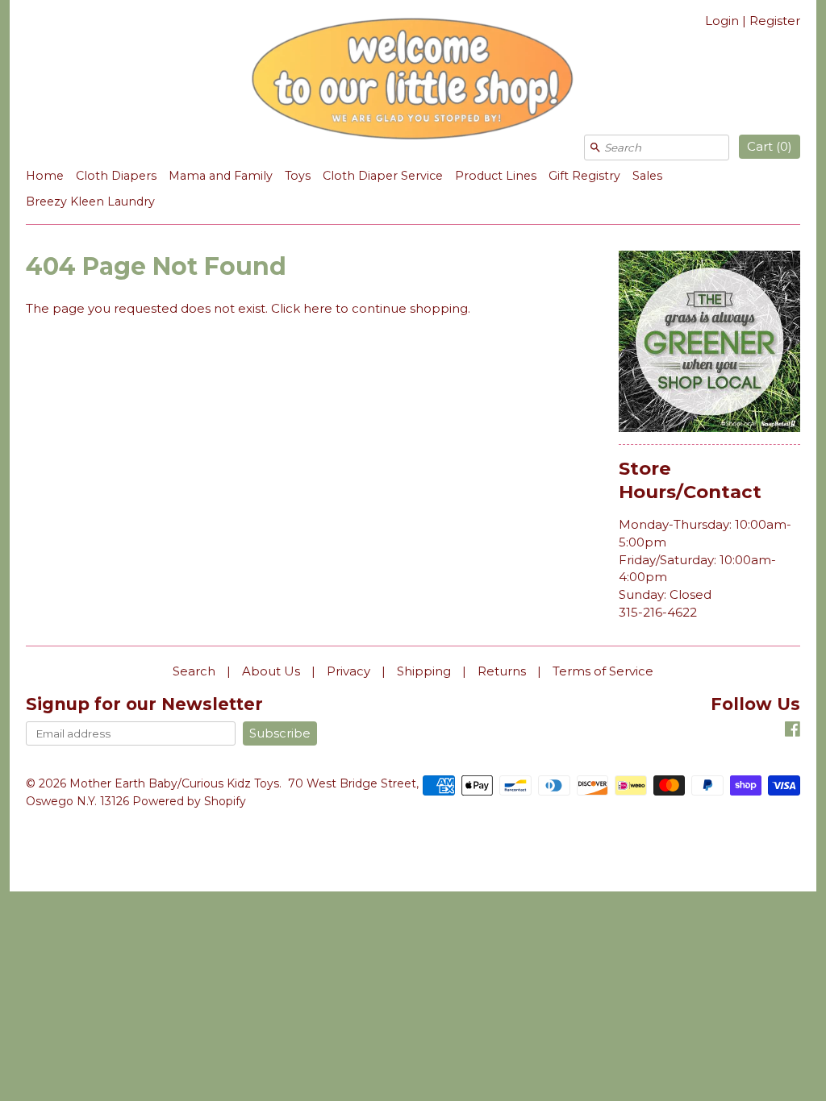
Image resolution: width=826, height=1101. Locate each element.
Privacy (348, 671)
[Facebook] (792, 731)
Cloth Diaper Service (383, 175)
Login (722, 20)
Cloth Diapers (116, 175)
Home (45, 175)
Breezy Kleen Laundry (90, 201)
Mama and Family (221, 175)
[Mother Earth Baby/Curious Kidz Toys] (413, 81)
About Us (271, 671)
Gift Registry (584, 175)
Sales (647, 175)
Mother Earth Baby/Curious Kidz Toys (174, 783)
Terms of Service (603, 671)
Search (194, 671)
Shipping (424, 671)
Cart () (769, 146)
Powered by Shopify (189, 801)
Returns (502, 671)
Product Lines (495, 175)
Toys (298, 175)
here (317, 308)
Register (774, 20)
